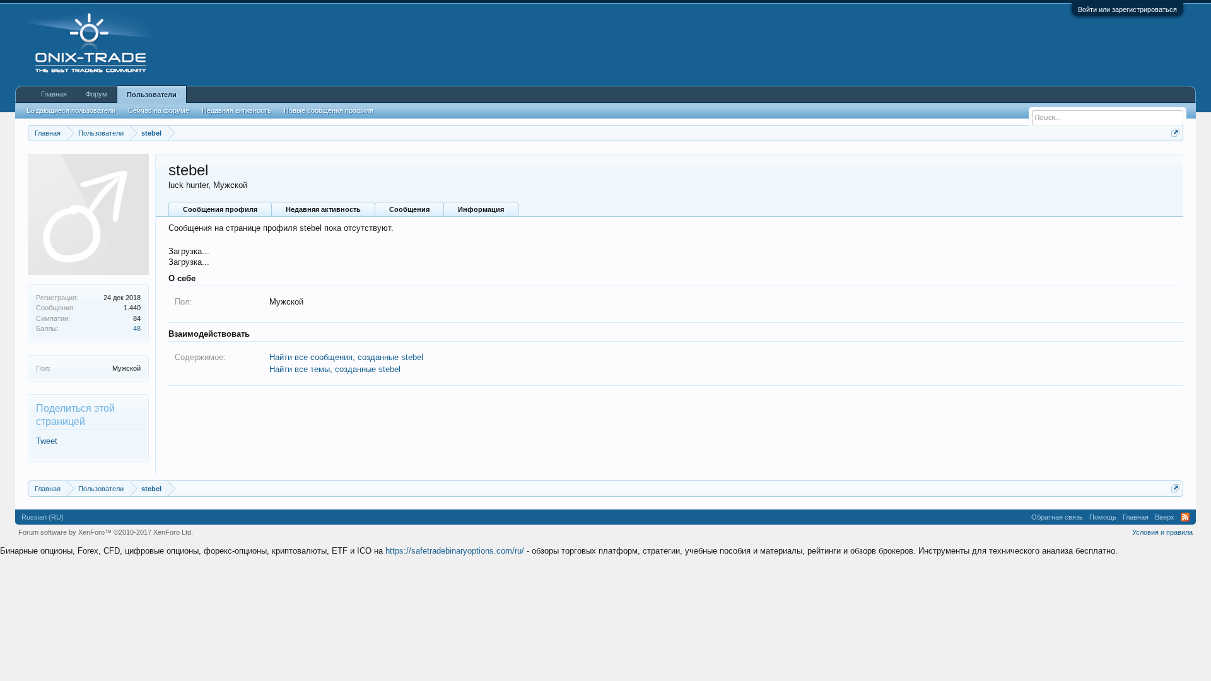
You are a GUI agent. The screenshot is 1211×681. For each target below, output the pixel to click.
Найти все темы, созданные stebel (335, 369)
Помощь (1102, 517)
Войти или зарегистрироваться (1127, 9)
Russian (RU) (42, 517)
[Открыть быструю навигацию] (1175, 133)
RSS (1185, 517)
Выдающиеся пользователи (70, 110)
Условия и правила (1162, 532)
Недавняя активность (323, 209)
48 (137, 328)
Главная (54, 94)
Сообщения (409, 209)
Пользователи (152, 94)
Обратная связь (1057, 517)
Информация (481, 209)
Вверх (1164, 517)
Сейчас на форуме (158, 110)
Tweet (46, 441)
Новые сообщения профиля (328, 110)
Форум (96, 94)
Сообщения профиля (220, 209)
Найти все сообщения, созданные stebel (346, 357)
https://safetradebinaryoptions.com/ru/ (454, 551)
